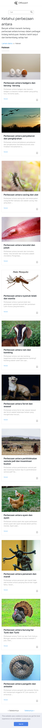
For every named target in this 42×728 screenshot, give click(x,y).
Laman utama (7, 43)
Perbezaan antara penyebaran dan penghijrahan (19, 137)
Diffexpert (23, 3)
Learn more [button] (26, 719)
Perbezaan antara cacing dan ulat (21, 194)
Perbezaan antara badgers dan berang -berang (19, 84)
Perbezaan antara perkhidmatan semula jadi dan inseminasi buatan (20, 461)
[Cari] (31, 12)
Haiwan (6, 99)
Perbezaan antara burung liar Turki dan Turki (19, 631)
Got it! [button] (21, 724)
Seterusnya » (29, 711)
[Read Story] (37, 101)
